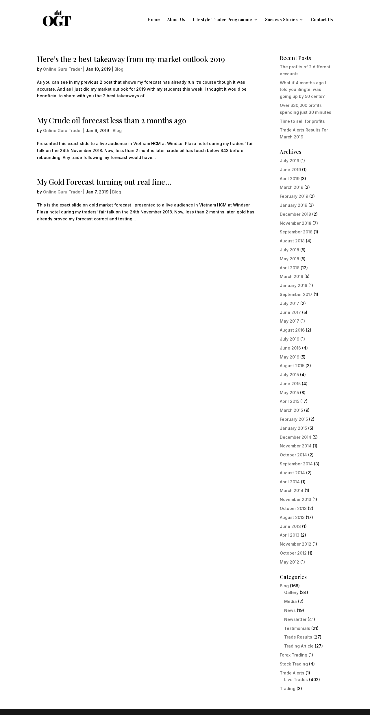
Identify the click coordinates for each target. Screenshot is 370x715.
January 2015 (293, 428)
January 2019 (293, 205)
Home (153, 19)
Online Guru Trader (62, 69)
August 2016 (292, 330)
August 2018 (292, 240)
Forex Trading (293, 654)
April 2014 (290, 481)
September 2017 (296, 294)
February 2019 (294, 196)
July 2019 (289, 160)
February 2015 (294, 419)
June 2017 (290, 312)
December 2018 (295, 214)
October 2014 (293, 454)
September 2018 (296, 231)
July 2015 (289, 374)
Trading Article (299, 645)
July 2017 (289, 303)
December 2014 (295, 437)
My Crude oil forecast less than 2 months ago (111, 120)
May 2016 (289, 356)
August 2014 (292, 472)
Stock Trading (294, 663)
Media (290, 601)
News (290, 610)
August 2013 (292, 517)
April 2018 (289, 267)
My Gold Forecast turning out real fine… (104, 182)
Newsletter (295, 619)
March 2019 (291, 187)
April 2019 (289, 178)
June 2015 (290, 383)
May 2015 (289, 392)
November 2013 (295, 499)
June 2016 (290, 347)
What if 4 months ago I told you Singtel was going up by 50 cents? (303, 89)
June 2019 (290, 169)
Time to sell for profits (302, 121)
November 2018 (295, 223)
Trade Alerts (292, 672)
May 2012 (289, 561)
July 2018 (289, 249)
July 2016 (289, 339)
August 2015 (292, 365)
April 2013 (289, 535)
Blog (118, 69)
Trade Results (298, 636)
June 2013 (290, 526)
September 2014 (296, 463)
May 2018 (289, 258)
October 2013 (293, 508)
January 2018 (293, 285)
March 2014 (292, 490)
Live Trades (296, 679)
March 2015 (291, 410)
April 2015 (289, 401)
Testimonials (297, 628)
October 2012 (293, 553)
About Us (176, 19)
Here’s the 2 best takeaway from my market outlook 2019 (131, 59)
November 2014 (296, 445)
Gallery (291, 592)
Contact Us (322, 19)
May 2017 (289, 321)
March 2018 (291, 276)
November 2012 (295, 544)
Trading (287, 688)
